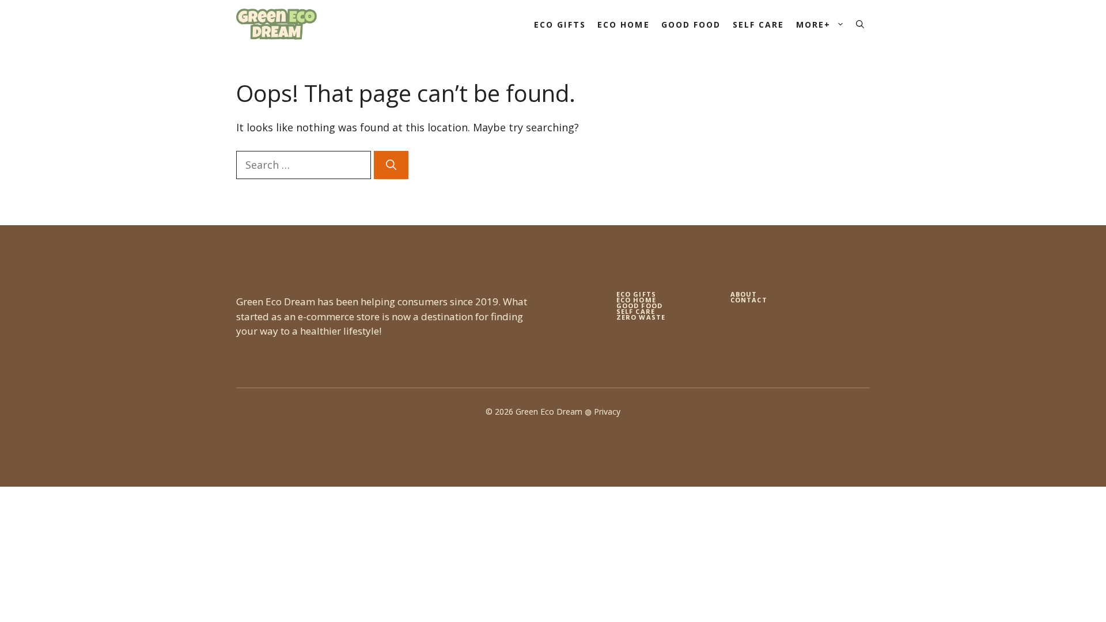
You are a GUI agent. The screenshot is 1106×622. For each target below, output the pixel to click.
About (743, 294)
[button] (860, 24)
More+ (813, 24)
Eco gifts (636, 294)
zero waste (640, 317)
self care (635, 311)
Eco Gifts (560, 24)
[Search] (391, 165)
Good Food (691, 24)
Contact (748, 299)
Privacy (607, 411)
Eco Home (623, 24)
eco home (636, 299)
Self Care (759, 24)
